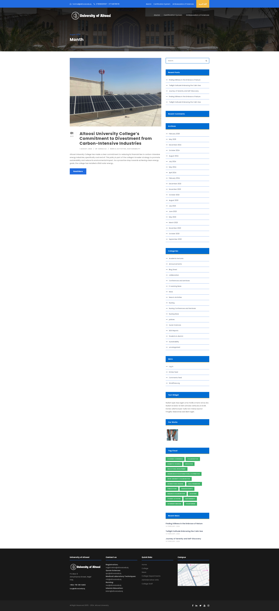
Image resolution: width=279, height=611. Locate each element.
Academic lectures (176, 258)
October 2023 (174, 195)
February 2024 (174, 178)
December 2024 (175, 145)
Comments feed (175, 378)
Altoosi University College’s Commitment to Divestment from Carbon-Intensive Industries (116, 138)
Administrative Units (150, 580)
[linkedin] (196, 605)
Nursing (171, 303)
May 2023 (172, 217)
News (171, 292)
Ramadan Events (187, 489)
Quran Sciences (175, 325)
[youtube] (204, 605)
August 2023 (173, 200)
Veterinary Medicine (174, 504)
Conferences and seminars (179, 281)
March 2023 (173, 222)
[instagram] (208, 605)
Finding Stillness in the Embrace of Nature (184, 80)
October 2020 (174, 234)
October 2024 (174, 150)
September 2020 (175, 239)
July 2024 (172, 161)
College (145, 568)
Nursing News (174, 314)
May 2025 (172, 139)
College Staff (147, 583)
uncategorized (174, 347)
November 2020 (175, 228)
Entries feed (173, 372)
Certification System (161, 4)
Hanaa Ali (102, 149)
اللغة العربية (203, 4)
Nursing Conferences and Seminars (182, 308)
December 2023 (175, 184)
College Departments (151, 576)
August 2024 (174, 156)
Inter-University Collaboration (179, 479)
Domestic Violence (174, 464)
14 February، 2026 (173, 526)
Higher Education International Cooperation (184, 474)
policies (172, 319)
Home (144, 564)
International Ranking (175, 484)
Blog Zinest (173, 269)
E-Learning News (175, 286)
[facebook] (192, 605)
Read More (78, 171)
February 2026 (174, 134)
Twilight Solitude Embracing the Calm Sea (185, 85)
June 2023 (173, 211)
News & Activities (118, 149)
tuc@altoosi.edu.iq (77, 588)
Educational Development (177, 469)
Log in (171, 366)
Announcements (175, 264)
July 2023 (172, 206)
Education (189, 464)
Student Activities (174, 499)
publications (172, 489)
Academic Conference (175, 459)
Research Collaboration (176, 494)
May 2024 (172, 167)
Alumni (148, 4)
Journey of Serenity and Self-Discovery (184, 91)
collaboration (174, 275)
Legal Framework (194, 484)
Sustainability (133, 149)
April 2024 (172, 172)
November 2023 (175, 189)
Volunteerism (190, 504)
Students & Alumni (176, 336)
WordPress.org (174, 383)
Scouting (193, 494)
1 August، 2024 (86, 149)
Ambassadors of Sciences (183, 4)
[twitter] (200, 605)
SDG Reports (173, 330)
